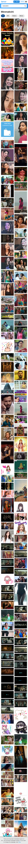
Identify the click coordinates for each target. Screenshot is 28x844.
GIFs (8, 15)
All (3, 15)
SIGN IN (22, 1)
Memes (21, 15)
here (20, 842)
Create (17, 1)
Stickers (14, 15)
